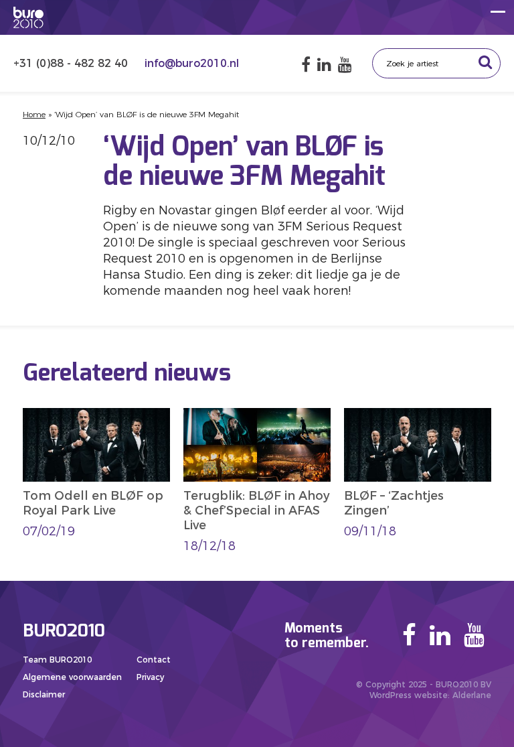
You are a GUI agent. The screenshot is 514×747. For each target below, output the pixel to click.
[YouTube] (345, 64)
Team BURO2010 (57, 660)
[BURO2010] (28, 17)
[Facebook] (306, 64)
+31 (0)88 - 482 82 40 (72, 63)
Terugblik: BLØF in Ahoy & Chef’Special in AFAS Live (256, 510)
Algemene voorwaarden (72, 677)
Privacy (150, 677)
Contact (154, 660)
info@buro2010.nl (192, 63)
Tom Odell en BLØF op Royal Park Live (93, 503)
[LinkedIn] (324, 64)
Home (34, 114)
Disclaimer (44, 694)
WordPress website (408, 695)
